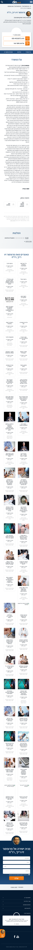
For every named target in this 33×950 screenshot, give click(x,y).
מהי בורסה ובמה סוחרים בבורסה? (9, 719)
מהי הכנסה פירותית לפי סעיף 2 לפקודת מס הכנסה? (9, 824)
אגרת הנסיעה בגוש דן (9, 365)
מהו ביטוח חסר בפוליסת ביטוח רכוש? (10, 455)
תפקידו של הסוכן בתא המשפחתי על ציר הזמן (9, 381)
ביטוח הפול (23, 279)
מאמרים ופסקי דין (8, 52)
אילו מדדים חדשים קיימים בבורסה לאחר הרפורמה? (23, 745)
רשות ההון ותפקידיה (23, 296)
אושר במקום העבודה (23, 352)
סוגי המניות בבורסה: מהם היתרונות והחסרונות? (23, 692)
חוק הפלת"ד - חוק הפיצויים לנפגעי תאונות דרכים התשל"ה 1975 (9, 281)
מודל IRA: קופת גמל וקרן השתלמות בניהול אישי (23, 589)
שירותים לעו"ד (25, 6)
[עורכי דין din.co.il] (16, 2)
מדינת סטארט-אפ (23, 323)
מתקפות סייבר (9, 337)
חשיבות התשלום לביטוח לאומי (23, 666)
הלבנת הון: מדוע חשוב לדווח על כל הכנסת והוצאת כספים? (23, 509)
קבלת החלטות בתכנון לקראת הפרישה (9, 798)
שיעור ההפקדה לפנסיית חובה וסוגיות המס (9, 770)
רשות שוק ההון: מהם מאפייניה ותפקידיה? (10, 398)
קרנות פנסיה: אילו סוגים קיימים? (23, 616)
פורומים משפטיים (26, 905)
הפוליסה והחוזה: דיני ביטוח (9, 616)
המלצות (19, 52)
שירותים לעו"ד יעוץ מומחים (14, 6)
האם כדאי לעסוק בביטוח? (23, 424)
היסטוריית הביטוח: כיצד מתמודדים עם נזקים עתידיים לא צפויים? (23, 482)
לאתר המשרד (14, 887)
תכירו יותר (17, 923)
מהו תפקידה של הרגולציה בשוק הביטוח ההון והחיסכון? (23, 398)
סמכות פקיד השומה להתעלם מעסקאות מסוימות (23, 771)
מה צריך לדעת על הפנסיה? (23, 797)
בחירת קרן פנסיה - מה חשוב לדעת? (23, 455)
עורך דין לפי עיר (27, 901)
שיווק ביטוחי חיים (23, 365)
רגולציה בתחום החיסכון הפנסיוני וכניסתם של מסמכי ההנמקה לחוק (9, 427)
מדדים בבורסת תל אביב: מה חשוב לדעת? (10, 744)
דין (30, 6)
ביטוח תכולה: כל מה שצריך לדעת (9, 667)
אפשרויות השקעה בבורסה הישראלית (9, 692)
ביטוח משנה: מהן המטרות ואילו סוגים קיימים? (9, 641)
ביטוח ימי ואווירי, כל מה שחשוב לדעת (23, 563)
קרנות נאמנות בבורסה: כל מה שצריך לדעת (23, 719)
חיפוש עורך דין (27, 897)
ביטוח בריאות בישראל (9, 323)
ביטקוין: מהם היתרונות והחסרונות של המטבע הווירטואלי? (9, 579)
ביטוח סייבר (9, 263)
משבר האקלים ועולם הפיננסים (9, 352)
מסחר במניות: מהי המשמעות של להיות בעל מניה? (9, 508)
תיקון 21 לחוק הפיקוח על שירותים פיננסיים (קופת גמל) (10, 309)
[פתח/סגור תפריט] (31, 2)
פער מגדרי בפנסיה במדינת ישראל (23, 338)
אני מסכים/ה (19, 874)
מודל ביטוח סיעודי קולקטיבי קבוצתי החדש (9, 563)
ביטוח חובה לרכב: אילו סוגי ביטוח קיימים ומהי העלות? (23, 537)
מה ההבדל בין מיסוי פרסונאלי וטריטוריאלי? (23, 824)
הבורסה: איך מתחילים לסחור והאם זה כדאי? (9, 537)
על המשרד (28, 52)
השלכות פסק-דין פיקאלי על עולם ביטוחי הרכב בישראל (23, 381)
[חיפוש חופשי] (2, 2)
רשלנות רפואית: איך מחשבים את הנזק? (23, 641)
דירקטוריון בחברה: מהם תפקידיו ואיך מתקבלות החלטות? (9, 482)
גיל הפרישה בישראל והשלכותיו (23, 264)
